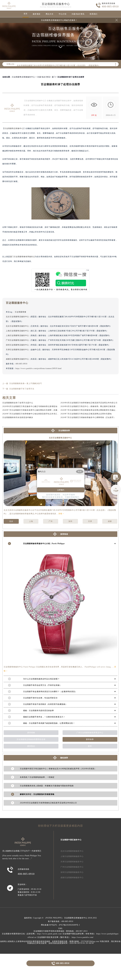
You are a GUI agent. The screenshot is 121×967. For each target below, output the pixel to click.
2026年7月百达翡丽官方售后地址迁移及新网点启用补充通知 (86, 414)
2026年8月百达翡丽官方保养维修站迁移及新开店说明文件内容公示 (88, 403)
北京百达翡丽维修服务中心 (72, 851)
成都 (110, 521)
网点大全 (49, 14)
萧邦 (90, 746)
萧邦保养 (90, 739)
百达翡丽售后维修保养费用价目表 (31, 739)
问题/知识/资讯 (78, 14)
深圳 (70, 521)
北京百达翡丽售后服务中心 (17, 317)
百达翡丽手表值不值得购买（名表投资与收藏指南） (45, 704)
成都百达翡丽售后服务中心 (17, 359)
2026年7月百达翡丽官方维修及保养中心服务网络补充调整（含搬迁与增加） (34, 410)
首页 (25, 14)
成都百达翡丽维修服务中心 (72, 878)
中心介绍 (62, 14)
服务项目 (36, 14)
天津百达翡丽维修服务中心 (72, 862)
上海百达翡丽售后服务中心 (17, 331)
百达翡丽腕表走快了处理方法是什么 (17, 403)
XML (60, 928)
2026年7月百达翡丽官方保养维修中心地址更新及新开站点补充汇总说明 (32, 414)
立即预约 (60, 490)
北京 (11, 521)
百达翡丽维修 (20, 312)
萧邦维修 (31, 733)
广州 (51, 521)
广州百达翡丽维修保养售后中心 (89, 733)
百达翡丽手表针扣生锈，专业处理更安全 (40, 698)
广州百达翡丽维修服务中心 (72, 867)
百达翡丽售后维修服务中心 (23, 77)
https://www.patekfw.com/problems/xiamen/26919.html (38, 368)
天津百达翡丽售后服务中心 (17, 350)
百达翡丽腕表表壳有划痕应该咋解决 (17, 417)
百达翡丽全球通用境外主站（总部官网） (19, 934)
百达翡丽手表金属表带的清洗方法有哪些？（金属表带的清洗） (50, 692)
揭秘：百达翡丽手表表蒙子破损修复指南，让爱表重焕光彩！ (49, 723)
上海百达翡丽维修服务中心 (72, 856)
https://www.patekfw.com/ (83, 937)
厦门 (54, 77)
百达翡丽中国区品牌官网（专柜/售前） (79, 934)
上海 (31, 521)
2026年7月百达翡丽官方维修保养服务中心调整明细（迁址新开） (88, 417)
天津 (90, 521)
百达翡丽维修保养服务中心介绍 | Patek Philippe (44, 544)
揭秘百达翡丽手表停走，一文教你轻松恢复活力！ (44, 717)
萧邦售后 (31, 746)
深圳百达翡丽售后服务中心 (17, 345)
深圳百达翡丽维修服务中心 (72, 872)
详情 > (61, 514)
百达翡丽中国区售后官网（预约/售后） (54, 937)
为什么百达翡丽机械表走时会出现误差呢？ (41, 679)
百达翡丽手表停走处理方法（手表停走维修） (42, 685)
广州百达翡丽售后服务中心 (17, 340)
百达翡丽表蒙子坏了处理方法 (21, 389)
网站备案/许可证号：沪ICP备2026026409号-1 (60, 925)
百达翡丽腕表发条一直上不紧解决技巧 (25, 383)
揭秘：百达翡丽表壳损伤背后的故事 (38, 711)
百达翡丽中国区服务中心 (71, 840)
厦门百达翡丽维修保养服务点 (22, 257)
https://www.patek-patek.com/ (49, 934)
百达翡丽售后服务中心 (56, 4)
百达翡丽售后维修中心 (13, 128)
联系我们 (93, 14)
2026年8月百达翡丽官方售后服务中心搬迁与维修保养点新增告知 (29, 406)
